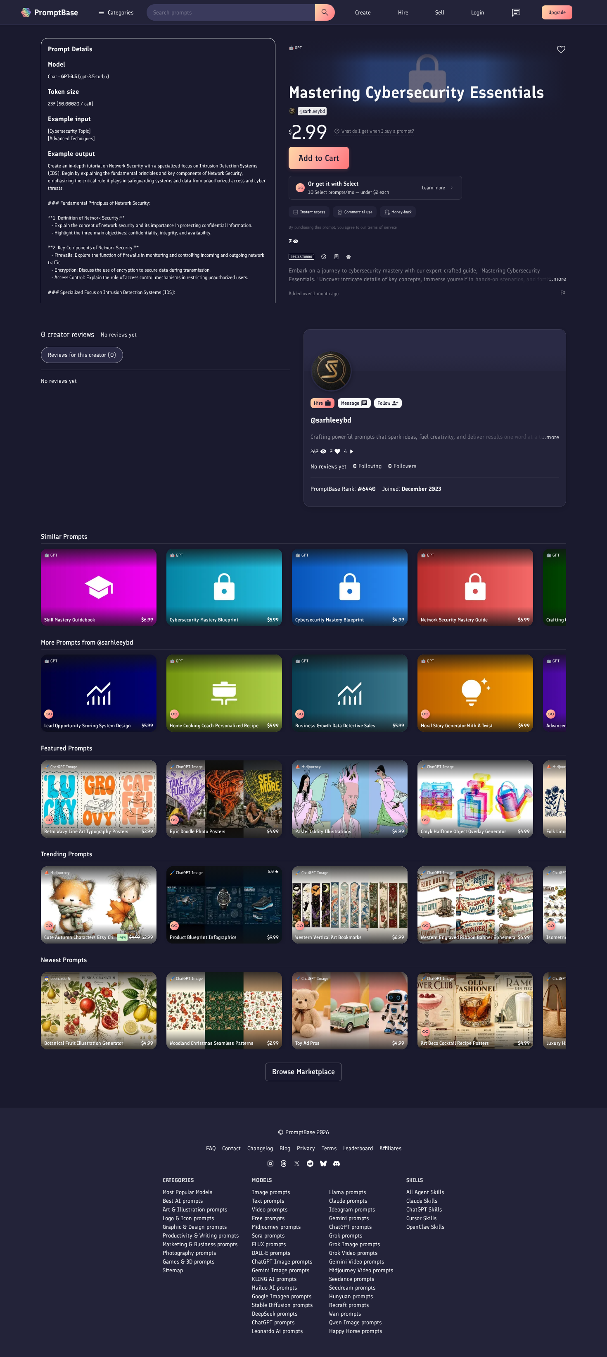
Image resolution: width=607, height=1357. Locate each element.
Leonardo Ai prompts (277, 1331)
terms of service (382, 227)
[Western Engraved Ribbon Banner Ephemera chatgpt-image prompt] (475, 905)
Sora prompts (268, 1235)
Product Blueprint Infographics (203, 937)
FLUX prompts (269, 1244)
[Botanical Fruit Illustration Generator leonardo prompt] (98, 1010)
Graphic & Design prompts (195, 1226)
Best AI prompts (183, 1200)
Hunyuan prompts (351, 1296)
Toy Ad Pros (307, 1043)
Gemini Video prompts (356, 1261)
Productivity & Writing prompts (201, 1235)
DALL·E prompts (271, 1253)
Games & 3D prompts (188, 1261)
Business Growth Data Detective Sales (335, 726)
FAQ (211, 1148)
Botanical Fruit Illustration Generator (83, 1043)
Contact (231, 1148)
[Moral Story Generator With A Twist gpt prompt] (475, 693)
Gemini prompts (349, 1218)
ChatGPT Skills (424, 1209)
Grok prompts (345, 1235)
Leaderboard (358, 1148)
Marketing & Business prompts (200, 1244)
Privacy (306, 1148)
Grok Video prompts (353, 1253)
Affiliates (390, 1148)
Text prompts (268, 1200)
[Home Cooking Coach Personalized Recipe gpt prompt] (224, 693)
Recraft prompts (349, 1305)
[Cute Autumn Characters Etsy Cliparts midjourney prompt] (98, 905)
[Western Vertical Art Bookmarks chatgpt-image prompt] (350, 905)
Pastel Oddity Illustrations (323, 831)
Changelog (260, 1148)
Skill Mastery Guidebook (69, 620)
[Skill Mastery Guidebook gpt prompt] (98, 587)
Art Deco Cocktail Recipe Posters (455, 1043)
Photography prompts (189, 1253)
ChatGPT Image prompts (282, 1261)
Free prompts (268, 1218)
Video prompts (269, 1209)
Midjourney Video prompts (361, 1270)
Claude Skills (421, 1200)
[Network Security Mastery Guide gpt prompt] (475, 587)
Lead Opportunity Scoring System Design (87, 726)
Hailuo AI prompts (274, 1287)
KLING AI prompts (274, 1279)
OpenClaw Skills (425, 1226)
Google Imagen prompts (281, 1296)
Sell (439, 12)
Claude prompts (348, 1200)
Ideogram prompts (352, 1209)
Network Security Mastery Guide (454, 620)
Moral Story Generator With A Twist (457, 726)
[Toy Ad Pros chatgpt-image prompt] (350, 1010)
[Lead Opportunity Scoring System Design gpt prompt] (98, 693)
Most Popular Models (187, 1192)
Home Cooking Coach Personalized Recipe (214, 726)
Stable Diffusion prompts (282, 1305)
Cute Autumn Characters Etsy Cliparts (80, 937)
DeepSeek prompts (274, 1313)
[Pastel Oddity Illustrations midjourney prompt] (350, 799)
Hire (403, 12)
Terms (329, 1148)
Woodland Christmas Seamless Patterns (212, 1043)
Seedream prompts (352, 1287)
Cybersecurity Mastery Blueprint (204, 620)
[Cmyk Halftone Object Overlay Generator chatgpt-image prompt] (475, 799)
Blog (285, 1148)
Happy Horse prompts (355, 1331)
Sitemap (173, 1270)
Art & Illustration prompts (195, 1209)
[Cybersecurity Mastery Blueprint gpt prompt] (224, 587)
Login (477, 12)
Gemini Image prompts (280, 1270)
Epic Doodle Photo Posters (197, 831)
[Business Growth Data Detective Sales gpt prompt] (350, 693)
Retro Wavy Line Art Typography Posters (86, 831)
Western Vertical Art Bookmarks (328, 937)
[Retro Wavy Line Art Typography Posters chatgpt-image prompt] (98, 799)
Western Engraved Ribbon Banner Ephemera (468, 937)
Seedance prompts (351, 1279)
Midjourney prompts (276, 1226)
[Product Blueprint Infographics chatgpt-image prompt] (224, 905)
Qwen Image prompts (355, 1322)
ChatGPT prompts (273, 1322)
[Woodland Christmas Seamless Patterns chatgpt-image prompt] (224, 1010)
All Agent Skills (425, 1192)
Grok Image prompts (354, 1244)
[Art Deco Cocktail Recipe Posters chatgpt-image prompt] (475, 1010)
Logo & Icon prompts (188, 1218)
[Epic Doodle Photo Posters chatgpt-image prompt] (224, 799)
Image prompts (271, 1192)
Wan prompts (345, 1313)
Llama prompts (347, 1192)
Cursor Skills (421, 1218)
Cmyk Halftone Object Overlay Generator (463, 831)
